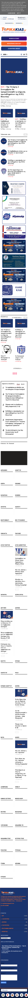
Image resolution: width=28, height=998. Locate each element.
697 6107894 (5, 905)
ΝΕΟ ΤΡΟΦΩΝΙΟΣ (20, 520)
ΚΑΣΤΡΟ (3, 661)
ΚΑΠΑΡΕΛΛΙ (4, 495)
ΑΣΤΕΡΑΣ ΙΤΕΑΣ (19, 838)
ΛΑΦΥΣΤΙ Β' (4, 672)
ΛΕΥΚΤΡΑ (3, 507)
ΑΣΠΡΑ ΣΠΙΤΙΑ (19, 594)
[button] (5, 54)
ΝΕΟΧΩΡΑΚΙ (18, 812)
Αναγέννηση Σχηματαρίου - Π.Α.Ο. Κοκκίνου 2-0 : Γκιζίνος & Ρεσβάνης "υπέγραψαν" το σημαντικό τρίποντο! (15, 422)
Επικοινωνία (5, 948)
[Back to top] (24, 994)
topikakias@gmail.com (8, 903)
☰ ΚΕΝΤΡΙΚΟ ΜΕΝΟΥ (14, 48)
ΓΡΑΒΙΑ (3, 863)
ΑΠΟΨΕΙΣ (4, 922)
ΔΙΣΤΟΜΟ (3, 608)
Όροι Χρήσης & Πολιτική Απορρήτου (11, 945)
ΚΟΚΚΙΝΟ (17, 495)
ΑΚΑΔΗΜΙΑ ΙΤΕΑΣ (6, 838)
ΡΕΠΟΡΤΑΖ (5, 931)
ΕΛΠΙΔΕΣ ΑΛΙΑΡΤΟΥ (6, 686)
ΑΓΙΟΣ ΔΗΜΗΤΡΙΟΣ (20, 545)
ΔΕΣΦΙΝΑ (17, 863)
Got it (19, 13)
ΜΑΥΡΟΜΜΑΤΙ (5, 520)
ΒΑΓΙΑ (2, 737)
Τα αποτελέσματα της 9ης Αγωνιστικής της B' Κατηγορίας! (14, 432)
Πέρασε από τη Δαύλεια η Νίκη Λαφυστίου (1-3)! (14, 405)
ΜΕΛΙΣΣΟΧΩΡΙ (19, 798)
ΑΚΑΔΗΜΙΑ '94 (19, 825)
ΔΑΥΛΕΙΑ (17, 608)
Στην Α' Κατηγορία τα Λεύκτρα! (5, 357)
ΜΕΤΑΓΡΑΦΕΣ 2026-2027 (14, 43)
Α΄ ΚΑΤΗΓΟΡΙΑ (5, 919)
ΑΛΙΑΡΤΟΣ (18, 470)
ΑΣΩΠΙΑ (17, 686)
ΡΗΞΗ (16, 672)
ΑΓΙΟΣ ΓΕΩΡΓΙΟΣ (5, 545)
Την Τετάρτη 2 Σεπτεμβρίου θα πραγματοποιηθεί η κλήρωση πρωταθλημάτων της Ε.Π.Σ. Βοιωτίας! (13, 92)
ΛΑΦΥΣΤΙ (17, 507)
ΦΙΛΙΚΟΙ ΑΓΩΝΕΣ (14, 38)
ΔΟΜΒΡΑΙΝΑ (4, 787)
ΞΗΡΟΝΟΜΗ (4, 825)
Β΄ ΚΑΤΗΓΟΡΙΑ (5, 925)
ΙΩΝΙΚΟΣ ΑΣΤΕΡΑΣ (6, 798)
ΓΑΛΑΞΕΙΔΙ (3, 850)
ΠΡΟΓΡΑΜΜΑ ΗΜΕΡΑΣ (7, 928)
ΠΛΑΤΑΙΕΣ (18, 533)
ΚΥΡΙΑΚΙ (17, 661)
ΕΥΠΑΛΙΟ (3, 876)
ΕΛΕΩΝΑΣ (17, 483)
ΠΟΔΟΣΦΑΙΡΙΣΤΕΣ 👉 (9, 23)
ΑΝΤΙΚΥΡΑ (4, 594)
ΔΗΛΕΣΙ (17, 737)
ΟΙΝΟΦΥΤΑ (4, 533)
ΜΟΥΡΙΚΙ (3, 812)
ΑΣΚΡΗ (3, 483)
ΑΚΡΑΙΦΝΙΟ (4, 470)
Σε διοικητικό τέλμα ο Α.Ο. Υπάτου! (19, 357)
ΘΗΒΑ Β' (17, 787)
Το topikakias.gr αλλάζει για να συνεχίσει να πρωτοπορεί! (5, 123)
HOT (2, 87)
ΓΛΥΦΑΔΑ (18, 850)
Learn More (11, 13)
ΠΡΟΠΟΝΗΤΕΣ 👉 (19, 23)
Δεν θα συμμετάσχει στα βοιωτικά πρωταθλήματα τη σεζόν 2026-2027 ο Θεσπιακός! (16, 172)
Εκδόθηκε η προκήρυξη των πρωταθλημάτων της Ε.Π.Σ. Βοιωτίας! (20, 123)
